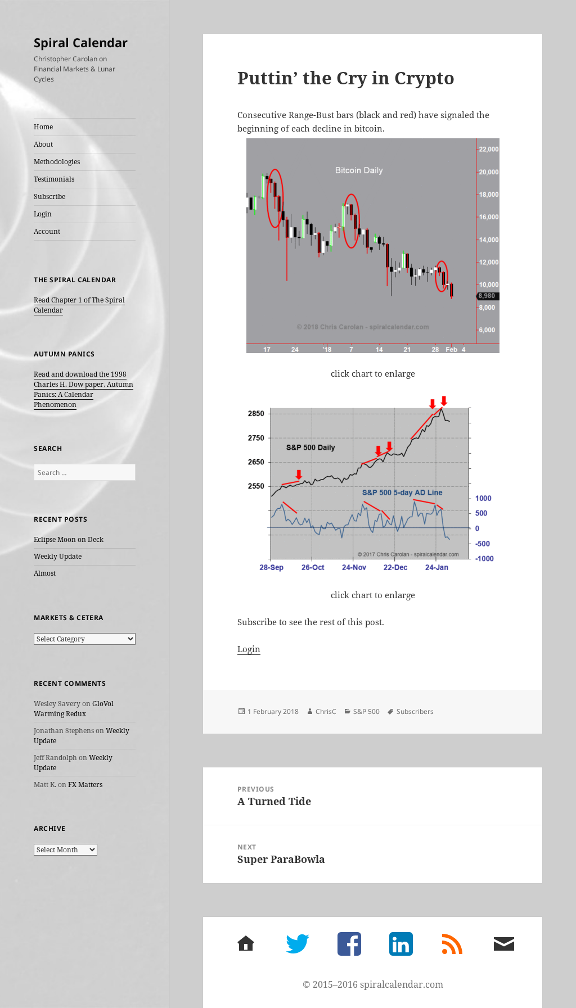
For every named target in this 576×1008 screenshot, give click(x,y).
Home (43, 127)
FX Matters (85, 784)
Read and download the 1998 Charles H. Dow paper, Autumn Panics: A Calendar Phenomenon (83, 389)
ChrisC (326, 711)
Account (47, 231)
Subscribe (49, 196)
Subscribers (415, 711)
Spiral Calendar (81, 42)
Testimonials (54, 179)
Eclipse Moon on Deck (69, 539)
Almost (45, 573)
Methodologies (57, 161)
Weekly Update (58, 556)
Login (43, 214)
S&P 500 (366, 711)
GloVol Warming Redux (74, 708)
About (43, 144)
